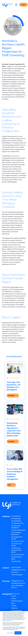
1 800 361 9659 (16, 567)
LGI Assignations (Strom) (16, 538)
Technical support (17, 575)
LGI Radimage (16, 518)
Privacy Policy (9, 620)
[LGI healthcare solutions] (7, 4)
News (13, 603)
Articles (13, 605)
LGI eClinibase (16, 516)
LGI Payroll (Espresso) (18, 530)
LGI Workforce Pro (17, 523)
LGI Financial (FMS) (17, 541)
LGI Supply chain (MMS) (16, 545)
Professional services (18, 583)
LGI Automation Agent (16, 558)
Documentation (16, 610)
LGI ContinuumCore (17, 554)
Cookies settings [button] (10, 633)
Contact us (14, 572)
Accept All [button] (18, 633)
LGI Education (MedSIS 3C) (16, 527)
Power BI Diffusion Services (17, 586)
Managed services (17, 581)
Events (13, 596)
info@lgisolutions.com (18, 570)
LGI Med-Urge (16, 561)
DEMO (23, 4)
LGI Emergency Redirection (16, 533)
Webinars (14, 608)
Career (13, 598)
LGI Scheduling (16, 521)
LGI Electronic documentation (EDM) (16, 550)
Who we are (15, 594)
